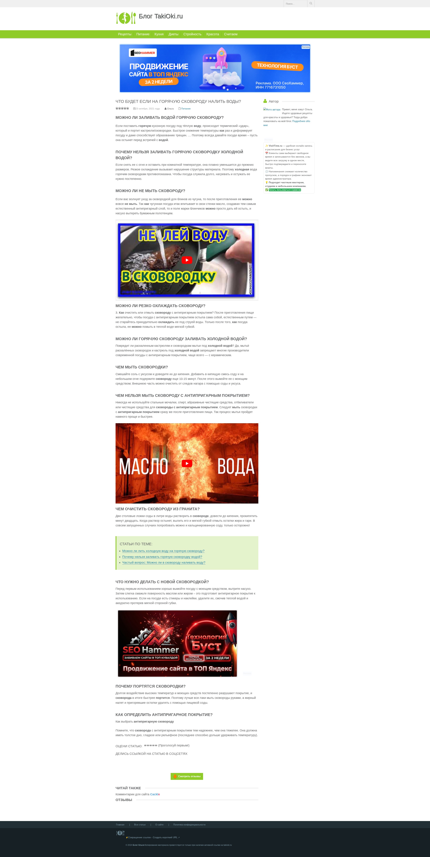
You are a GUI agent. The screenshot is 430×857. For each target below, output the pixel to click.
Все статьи (139, 824)
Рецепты (124, 34)
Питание (142, 34)
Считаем (231, 34)
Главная (120, 824)
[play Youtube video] (187, 260)
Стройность (192, 34)
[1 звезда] (145, 745)
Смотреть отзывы (189, 776)
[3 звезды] (150, 745)
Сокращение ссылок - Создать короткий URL (153, 837)
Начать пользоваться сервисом (285, 190)
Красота (212, 34)
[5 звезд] (156, 745)
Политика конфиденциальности (189, 824)
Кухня (159, 34)
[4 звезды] (153, 745)
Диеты (173, 34)
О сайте (159, 824)
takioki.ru (228, 845)
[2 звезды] (148, 745)
